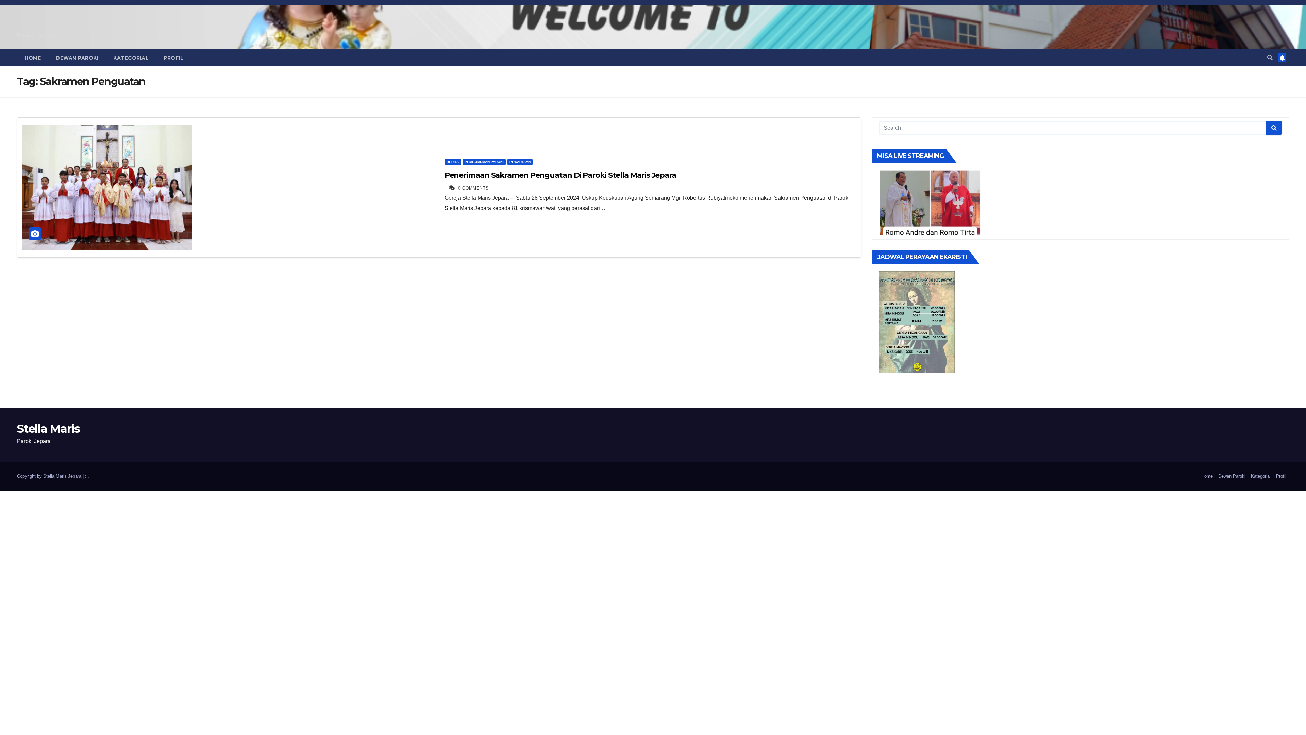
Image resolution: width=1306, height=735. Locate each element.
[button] (1270, 58)
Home (32, 58)
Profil (173, 58)
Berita (453, 162)
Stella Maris (48, 429)
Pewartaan (520, 162)
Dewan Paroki (77, 58)
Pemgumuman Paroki (484, 162)
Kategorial (131, 58)
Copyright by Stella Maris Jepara (50, 476)
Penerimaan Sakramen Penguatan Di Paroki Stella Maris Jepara (560, 175)
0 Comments (473, 188)
